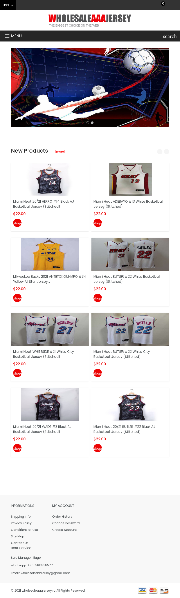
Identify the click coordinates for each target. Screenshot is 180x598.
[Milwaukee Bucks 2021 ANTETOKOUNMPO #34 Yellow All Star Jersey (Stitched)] (50, 254)
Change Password (66, 523)
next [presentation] (164, 87)
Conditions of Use (24, 530)
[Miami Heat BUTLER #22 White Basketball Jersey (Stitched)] (130, 254)
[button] (88, 123)
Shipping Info (21, 516)
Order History (62, 516)
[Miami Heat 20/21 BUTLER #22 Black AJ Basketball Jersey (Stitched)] (130, 404)
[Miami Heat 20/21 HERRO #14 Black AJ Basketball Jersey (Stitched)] (50, 179)
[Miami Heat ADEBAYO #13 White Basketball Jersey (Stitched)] (130, 179)
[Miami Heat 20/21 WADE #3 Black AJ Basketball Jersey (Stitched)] (50, 404)
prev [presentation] (15, 87)
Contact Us (19, 543)
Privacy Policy (21, 523)
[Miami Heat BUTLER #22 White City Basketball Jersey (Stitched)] (130, 329)
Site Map (17, 536)
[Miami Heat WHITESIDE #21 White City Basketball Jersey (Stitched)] (50, 329)
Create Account (64, 530)
